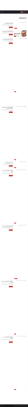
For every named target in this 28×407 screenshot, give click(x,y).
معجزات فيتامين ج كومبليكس (8, 39)
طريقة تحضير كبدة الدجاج (9, 23)
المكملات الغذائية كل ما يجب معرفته (8, 337)
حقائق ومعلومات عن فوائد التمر (7, 31)
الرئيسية (25, 15)
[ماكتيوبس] (23, 12)
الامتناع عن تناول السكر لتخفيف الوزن (7, 171)
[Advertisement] (14, 5)
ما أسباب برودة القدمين (9, 162)
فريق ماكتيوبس (11, 22)
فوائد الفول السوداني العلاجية (8, 226)
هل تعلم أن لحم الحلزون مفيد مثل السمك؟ (7, 282)
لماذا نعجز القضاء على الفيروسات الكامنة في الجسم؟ (7, 108)
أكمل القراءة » (10, 27)
